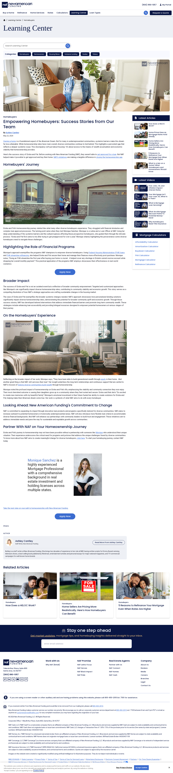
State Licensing (27, 759)
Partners (133, 759)
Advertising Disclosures (94, 759)
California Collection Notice (80, 762)
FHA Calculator (142, 255)
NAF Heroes (82, 668)
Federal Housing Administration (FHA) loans (107, 252)
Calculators (62, 12)
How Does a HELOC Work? (21, 605)
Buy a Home (8, 12)
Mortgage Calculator (145, 260)
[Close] (169, 767)
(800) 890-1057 (11, 674)
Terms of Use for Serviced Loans (72, 759)
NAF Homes (114, 672)
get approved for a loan (106, 154)
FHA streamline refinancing (18, 255)
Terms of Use (53, 759)
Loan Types (95, 12)
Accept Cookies (141, 767)
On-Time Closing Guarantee (149, 759)
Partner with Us (115, 665)
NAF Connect (114, 668)
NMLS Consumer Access (17, 762)
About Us (145, 665)
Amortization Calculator (146, 246)
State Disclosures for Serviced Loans (42, 762)
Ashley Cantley (12, 133)
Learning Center (78, 12)
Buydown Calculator (145, 251)
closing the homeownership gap (109, 157)
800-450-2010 (111, 697)
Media (143, 672)
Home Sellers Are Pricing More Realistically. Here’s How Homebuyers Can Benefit (84, 610)
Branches (145, 679)
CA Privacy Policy (98, 762)
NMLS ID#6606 (14, 759)
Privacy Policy (40, 759)
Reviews (144, 668)
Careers (144, 675)
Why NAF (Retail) (53, 665)
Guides (85, 54)
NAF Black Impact (84, 672)
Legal (143, 682)
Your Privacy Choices (124, 767)
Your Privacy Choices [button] (115, 762)
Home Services (37, 12)
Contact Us (146, 686)
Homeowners (39, 54)
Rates (50, 12)
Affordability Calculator (146, 242)
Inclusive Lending (71, 54)
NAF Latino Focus (84, 665)
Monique (99, 432)
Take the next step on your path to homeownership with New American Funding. (35, 508)
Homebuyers (29, 20)
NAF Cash (113, 675)
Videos (95, 54)
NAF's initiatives (60, 157)
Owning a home (9, 141)
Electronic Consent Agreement (116, 759)
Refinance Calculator (145, 264)
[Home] (17, 4)
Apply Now (65, 272)
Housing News (54, 54)
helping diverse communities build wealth (35, 385)
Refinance (22, 12)
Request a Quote (161, 13)
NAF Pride (81, 675)
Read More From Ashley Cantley (108, 542)
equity (103, 379)
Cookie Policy (63, 762)
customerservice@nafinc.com (28, 713)
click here (81, 438)
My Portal (166, 5)
